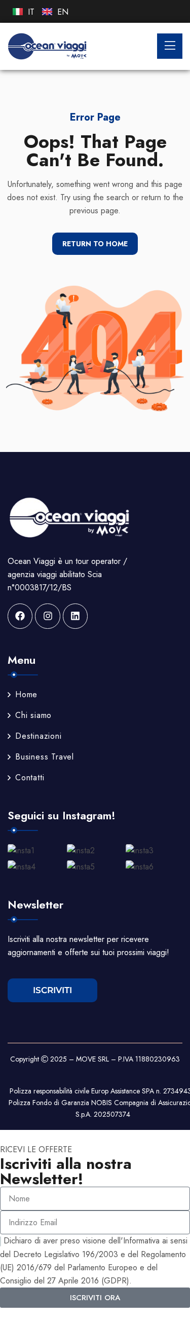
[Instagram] (47, 615)
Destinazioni (38, 736)
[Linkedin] (75, 615)
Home (26, 694)
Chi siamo (33, 715)
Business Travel (44, 757)
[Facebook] (20, 615)
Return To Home (95, 244)
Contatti (29, 777)
